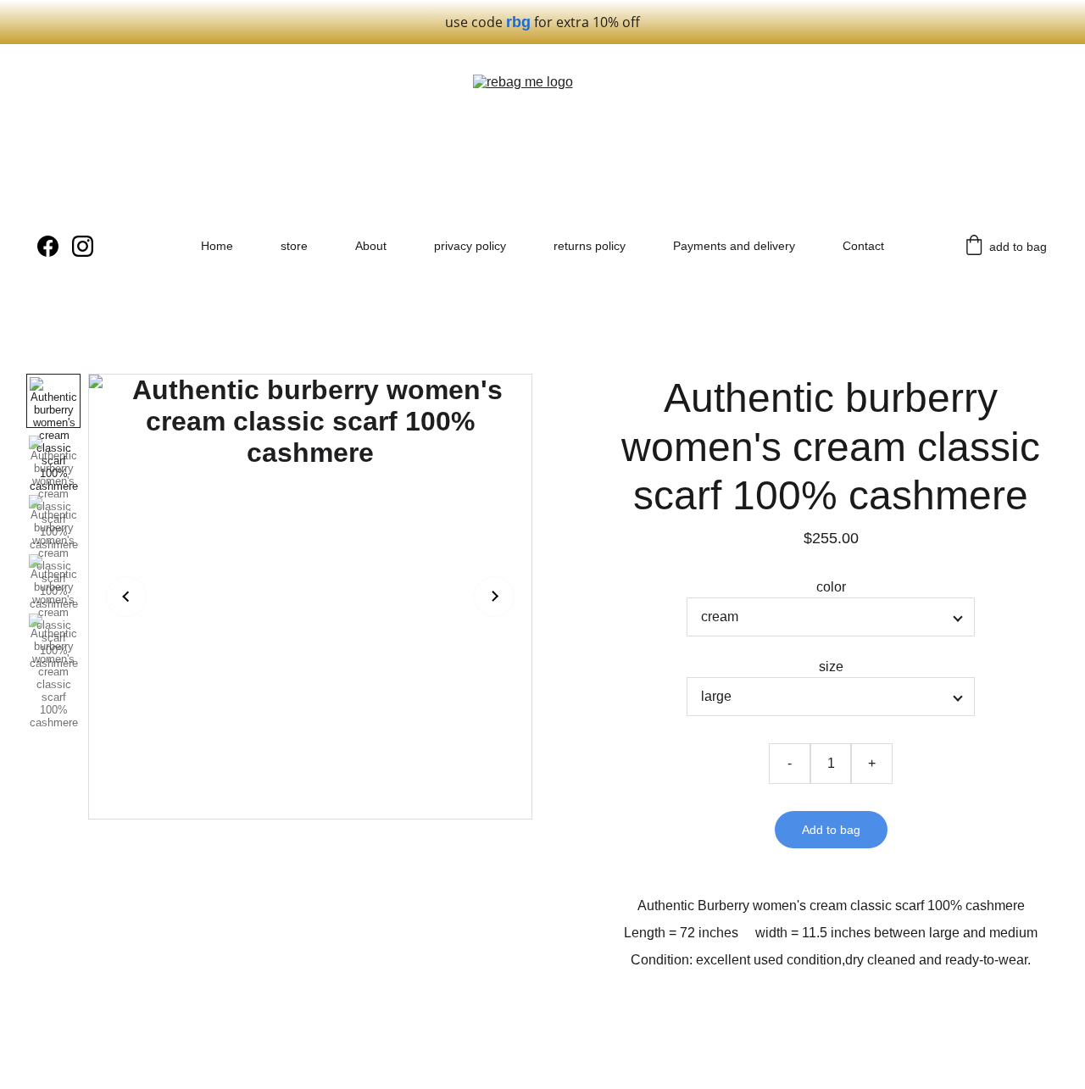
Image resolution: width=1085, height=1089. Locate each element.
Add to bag (831, 829)
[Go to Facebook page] (54, 246)
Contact (863, 246)
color (831, 587)
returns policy (590, 246)
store (294, 246)
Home (217, 246)
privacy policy (470, 246)
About (371, 246)
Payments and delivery (734, 246)
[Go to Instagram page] (82, 246)
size (831, 666)
